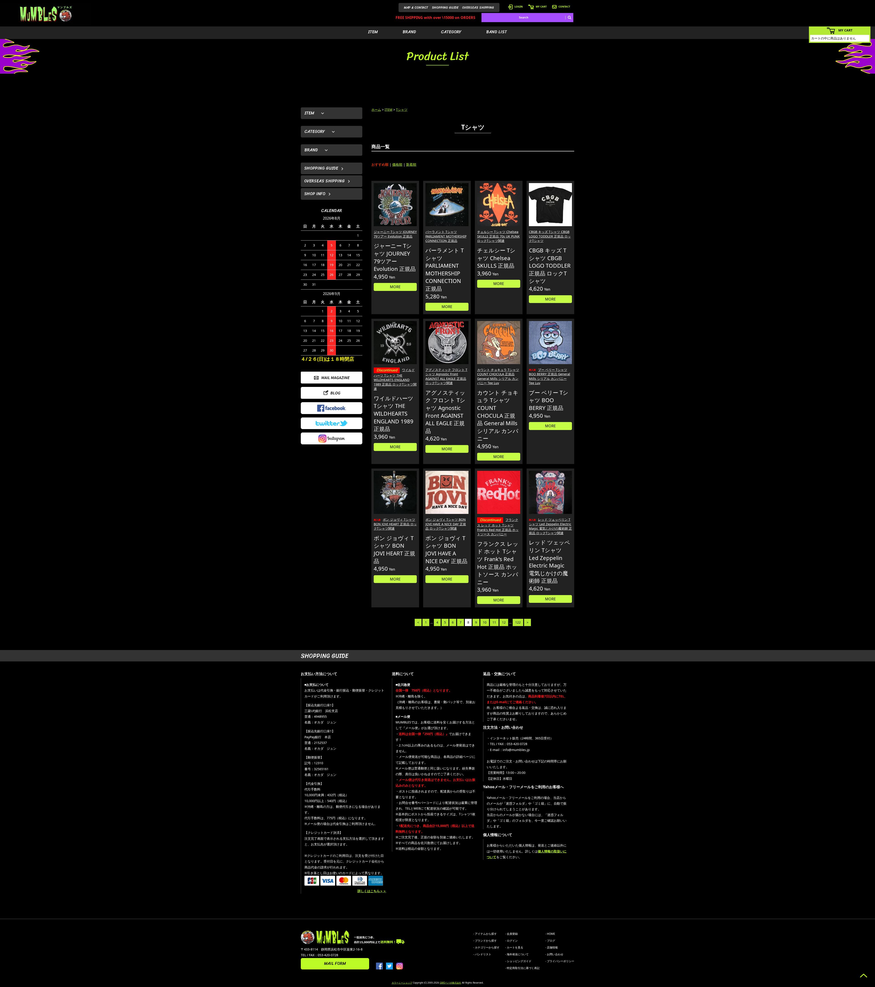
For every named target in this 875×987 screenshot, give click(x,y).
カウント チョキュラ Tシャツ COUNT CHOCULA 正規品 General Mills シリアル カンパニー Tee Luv (498, 376)
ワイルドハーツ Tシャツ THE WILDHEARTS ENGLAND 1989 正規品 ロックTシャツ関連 (395, 379)
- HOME (550, 934)
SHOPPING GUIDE (445, 7)
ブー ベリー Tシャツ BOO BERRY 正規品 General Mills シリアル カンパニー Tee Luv (549, 376)
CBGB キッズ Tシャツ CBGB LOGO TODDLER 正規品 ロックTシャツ (550, 236)
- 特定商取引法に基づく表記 (522, 968)
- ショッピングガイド (518, 961)
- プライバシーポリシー (559, 961)
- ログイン (511, 941)
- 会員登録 (511, 934)
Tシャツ (401, 109)
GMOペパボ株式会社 (450, 982)
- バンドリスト (482, 954)
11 (494, 622)
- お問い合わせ (554, 954)
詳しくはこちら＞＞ (372, 891)
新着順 (411, 164)
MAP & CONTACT (416, 7)
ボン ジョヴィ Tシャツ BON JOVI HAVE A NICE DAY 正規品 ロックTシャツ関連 (445, 524)
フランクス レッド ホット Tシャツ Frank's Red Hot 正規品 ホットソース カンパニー (498, 527)
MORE (395, 286)
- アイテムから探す (485, 934)
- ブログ (550, 941)
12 (504, 622)
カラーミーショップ (402, 982)
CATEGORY (451, 32)
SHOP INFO (314, 193)
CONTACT (564, 6)
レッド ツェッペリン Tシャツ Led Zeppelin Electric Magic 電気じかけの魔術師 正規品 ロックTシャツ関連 (550, 526)
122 (518, 622)
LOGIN (519, 6)
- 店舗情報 (551, 947)
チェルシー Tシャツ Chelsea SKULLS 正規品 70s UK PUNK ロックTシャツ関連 (498, 236)
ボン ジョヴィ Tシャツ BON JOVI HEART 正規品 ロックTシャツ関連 (395, 524)
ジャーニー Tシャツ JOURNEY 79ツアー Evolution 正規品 (395, 234)
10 (484, 622)
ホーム (376, 109)
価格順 (397, 164)
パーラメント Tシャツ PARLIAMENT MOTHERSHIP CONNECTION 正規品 (445, 236)
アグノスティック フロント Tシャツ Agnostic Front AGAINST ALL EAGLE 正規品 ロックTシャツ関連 (446, 376)
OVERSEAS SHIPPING (478, 7)
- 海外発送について (517, 954)
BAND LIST (496, 32)
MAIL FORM (335, 963)
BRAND (409, 32)
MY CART (541, 6)
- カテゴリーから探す (486, 947)
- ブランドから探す (485, 941)
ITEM (373, 32)
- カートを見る (514, 947)
